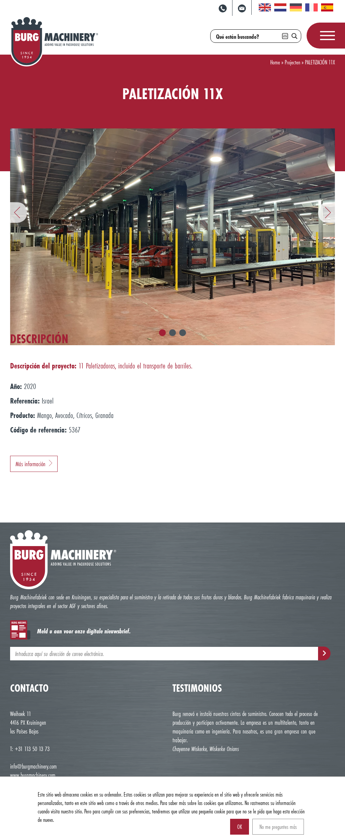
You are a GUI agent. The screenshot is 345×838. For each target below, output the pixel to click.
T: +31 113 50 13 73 (30, 748)
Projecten (292, 62)
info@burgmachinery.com (33, 766)
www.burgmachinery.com (32, 775)
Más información (30, 463)
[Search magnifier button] (294, 36)
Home (275, 62)
